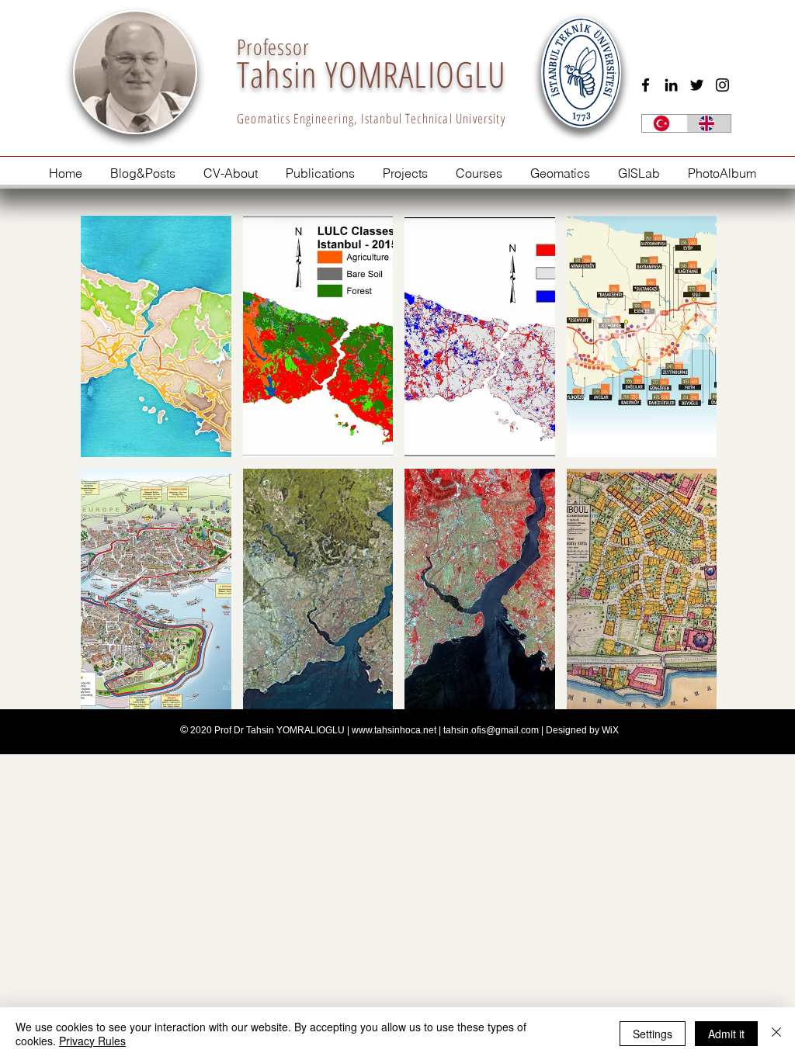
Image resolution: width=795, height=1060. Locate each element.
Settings (652, 1033)
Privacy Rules (92, 1040)
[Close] (776, 1034)
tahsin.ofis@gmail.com (491, 730)
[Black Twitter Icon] (697, 85)
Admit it (726, 1033)
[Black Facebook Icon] (645, 85)
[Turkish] (664, 123)
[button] (156, 336)
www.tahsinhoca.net (394, 730)
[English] (708, 123)
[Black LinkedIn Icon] (671, 85)
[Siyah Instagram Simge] (722, 85)
